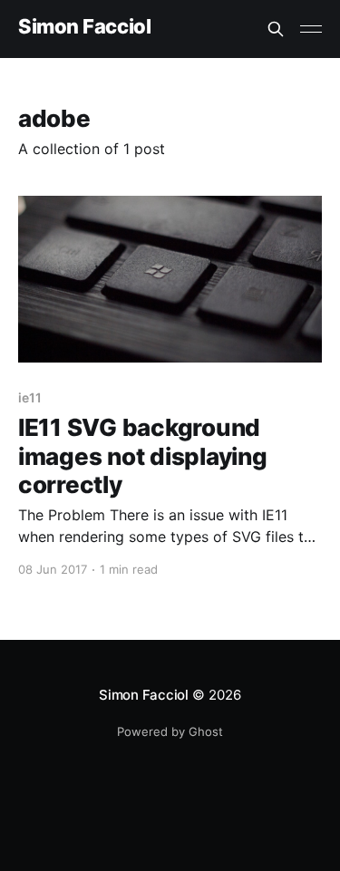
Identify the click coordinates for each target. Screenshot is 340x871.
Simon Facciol (84, 26)
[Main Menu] (311, 29)
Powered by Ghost (170, 731)
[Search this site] (275, 29)
